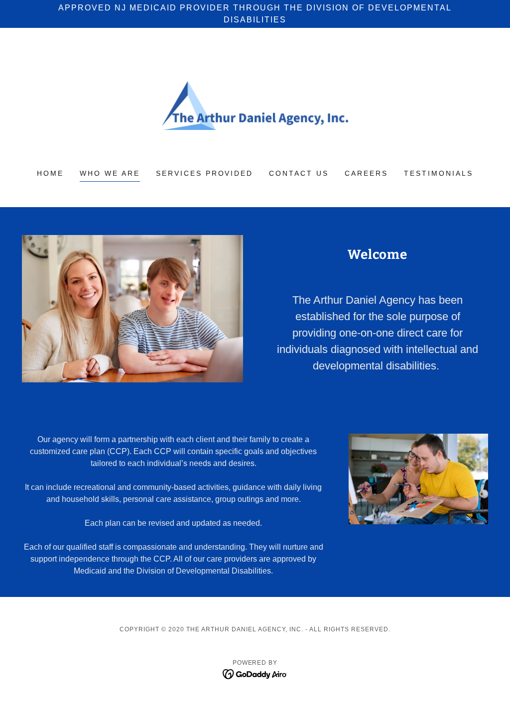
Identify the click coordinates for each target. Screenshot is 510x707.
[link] (255, 105)
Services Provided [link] (205, 173)
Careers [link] (366, 173)
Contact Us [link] (299, 173)
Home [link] (50, 173)
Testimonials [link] (438, 173)
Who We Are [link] (110, 173)
